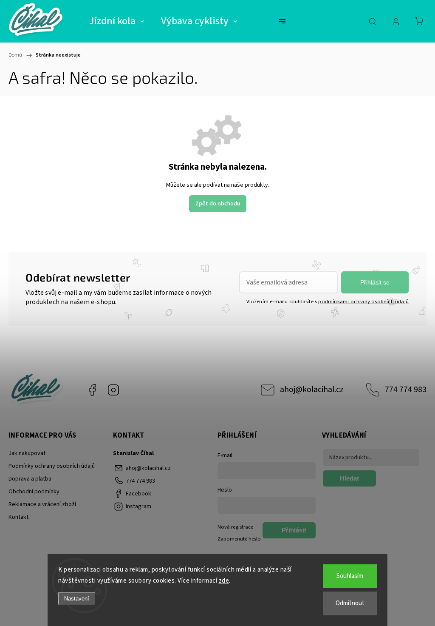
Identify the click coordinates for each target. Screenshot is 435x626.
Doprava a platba (29, 479)
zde (224, 580)
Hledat (349, 478)
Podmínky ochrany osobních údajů (51, 466)
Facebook (92, 390)
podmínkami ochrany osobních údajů (363, 301)
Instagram (113, 390)
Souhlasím (349, 576)
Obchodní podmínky (33, 491)
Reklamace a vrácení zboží (42, 504)
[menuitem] (116, 21)
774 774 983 (406, 390)
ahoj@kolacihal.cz (312, 390)
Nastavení (76, 598)
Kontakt (18, 517)
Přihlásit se (375, 282)
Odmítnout (350, 603)
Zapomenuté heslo (239, 539)
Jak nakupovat (26, 453)
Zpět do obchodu (217, 203)
